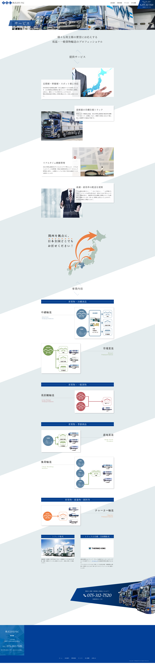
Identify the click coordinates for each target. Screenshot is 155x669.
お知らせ (94, 658)
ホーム (60, 658)
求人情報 (133, 3)
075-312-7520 (14, 646)
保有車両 (119, 3)
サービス (126, 3)
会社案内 (112, 3)
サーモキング (95, 561)
